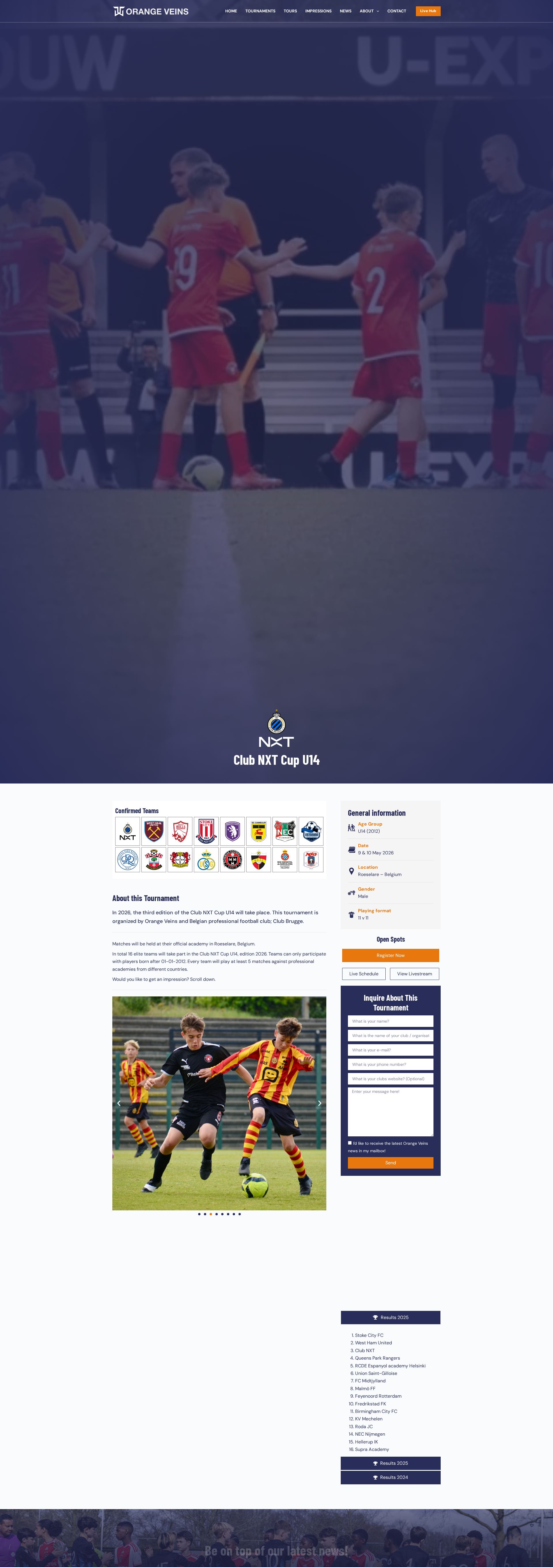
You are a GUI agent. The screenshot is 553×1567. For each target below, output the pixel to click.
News (345, 11)
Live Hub (428, 10)
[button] (118, 1103)
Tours (290, 11)
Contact (396, 11)
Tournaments (260, 11)
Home (231, 11)
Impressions (318, 11)
